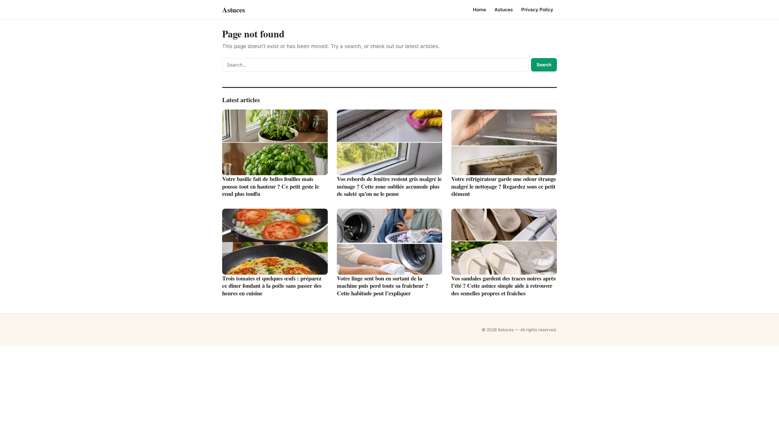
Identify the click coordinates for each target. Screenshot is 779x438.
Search (543, 64)
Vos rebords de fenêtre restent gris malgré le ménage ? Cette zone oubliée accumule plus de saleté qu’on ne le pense (389, 186)
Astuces (503, 9)
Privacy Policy (537, 9)
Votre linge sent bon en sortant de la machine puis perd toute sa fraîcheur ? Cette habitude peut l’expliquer (382, 285)
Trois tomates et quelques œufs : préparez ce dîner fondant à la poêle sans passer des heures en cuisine (271, 285)
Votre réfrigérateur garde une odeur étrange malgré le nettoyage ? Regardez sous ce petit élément (503, 186)
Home (479, 9)
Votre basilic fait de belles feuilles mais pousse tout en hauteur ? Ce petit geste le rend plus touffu (270, 186)
